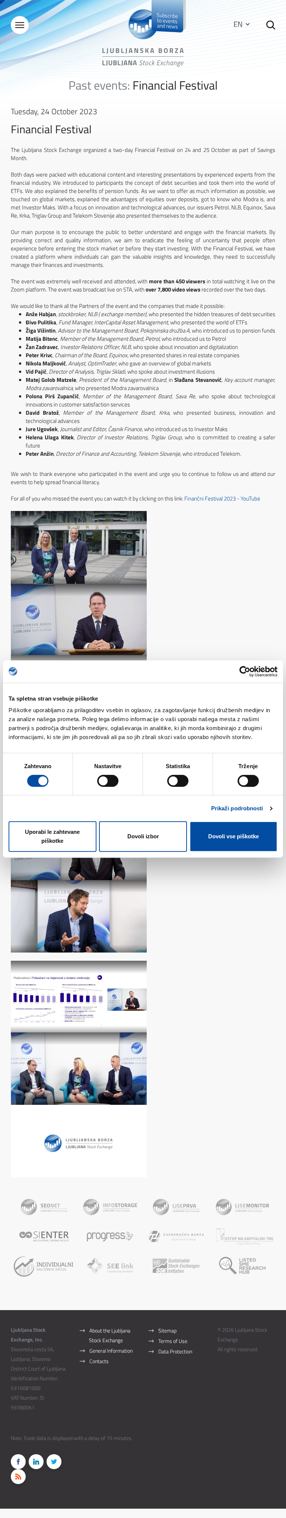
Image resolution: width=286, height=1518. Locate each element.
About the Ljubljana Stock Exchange (109, 1335)
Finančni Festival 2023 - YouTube (222, 498)
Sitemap (167, 1330)
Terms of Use (172, 1341)
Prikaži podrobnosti (237, 808)
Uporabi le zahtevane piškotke (52, 836)
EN (238, 24)
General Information (111, 1351)
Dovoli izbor (143, 836)
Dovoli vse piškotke (233, 836)
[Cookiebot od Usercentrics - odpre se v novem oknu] (244, 671)
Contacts (99, 1361)
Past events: (99, 85)
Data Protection (175, 1351)
